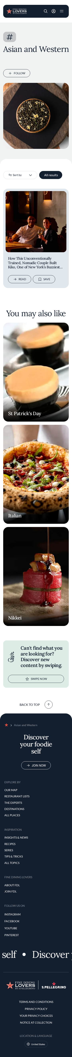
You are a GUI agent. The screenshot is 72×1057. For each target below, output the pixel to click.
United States (38, 1044)
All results (51, 175)
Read (22, 279)
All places (12, 815)
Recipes (9, 843)
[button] (46, 11)
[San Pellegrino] (54, 987)
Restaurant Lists (16, 796)
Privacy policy (36, 1009)
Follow (19, 73)
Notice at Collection (36, 1022)
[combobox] (20, 175)
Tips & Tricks (13, 856)
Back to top (30, 704)
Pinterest (11, 935)
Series (8, 850)
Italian (14, 516)
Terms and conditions (36, 1001)
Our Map (10, 789)
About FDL (12, 885)
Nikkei (15, 618)
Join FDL (10, 891)
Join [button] (54, 11)
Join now (39, 765)
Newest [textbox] (13, 175)
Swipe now (39, 678)
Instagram (12, 914)
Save (46, 279)
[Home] (16, 10)
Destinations (14, 808)
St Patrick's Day (24, 413)
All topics (11, 862)
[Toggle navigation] (62, 11)
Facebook (12, 921)
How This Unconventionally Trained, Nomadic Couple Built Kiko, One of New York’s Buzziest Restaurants (34, 263)
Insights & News (16, 837)
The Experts (13, 802)
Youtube (10, 928)
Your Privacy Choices (36, 1015)
